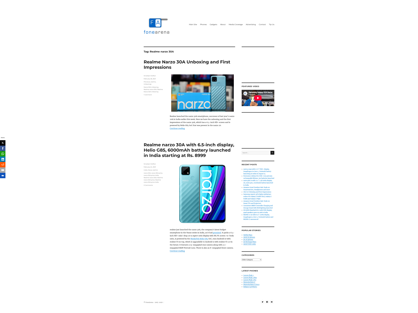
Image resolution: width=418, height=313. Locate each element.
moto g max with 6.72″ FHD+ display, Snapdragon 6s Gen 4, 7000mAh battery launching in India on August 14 (257, 171)
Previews (147, 82)
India (145, 170)
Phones (203, 24)
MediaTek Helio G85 (199, 239)
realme (153, 82)
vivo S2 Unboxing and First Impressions (257, 192)
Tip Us (271, 24)
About (223, 24)
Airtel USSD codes (249, 244)
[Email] (2, 170)
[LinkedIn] (2, 159)
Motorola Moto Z (249, 282)
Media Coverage (236, 24)
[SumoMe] (2, 175)
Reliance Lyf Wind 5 (250, 287)
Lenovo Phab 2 (248, 275)
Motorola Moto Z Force (251, 284)
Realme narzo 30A (150, 89)
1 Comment (148, 95)
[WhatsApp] (2, 153)
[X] (2, 143)
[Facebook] (2, 148)
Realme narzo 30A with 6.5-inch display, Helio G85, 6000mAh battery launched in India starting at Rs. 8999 (189, 150)
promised (217, 233)
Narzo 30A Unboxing (151, 87)
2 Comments (148, 185)
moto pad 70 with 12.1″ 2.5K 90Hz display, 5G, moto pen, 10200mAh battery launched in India (258, 183)
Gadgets (213, 24)
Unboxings (147, 84)
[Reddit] (2, 164)
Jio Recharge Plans (249, 242)
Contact (262, 24)
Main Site (193, 24)
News (150, 170)
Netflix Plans (247, 235)
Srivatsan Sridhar (150, 76)
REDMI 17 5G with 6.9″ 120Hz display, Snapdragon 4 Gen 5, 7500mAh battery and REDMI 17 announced (258, 217)
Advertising (251, 24)
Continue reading (177, 128)
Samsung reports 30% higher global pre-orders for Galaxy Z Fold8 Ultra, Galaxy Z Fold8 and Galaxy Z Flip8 (257, 196)
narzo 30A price (156, 173)
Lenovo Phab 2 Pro (249, 280)
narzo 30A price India (151, 175)
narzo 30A (147, 173)
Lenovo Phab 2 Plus (250, 278)
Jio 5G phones (248, 239)
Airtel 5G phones (249, 237)
